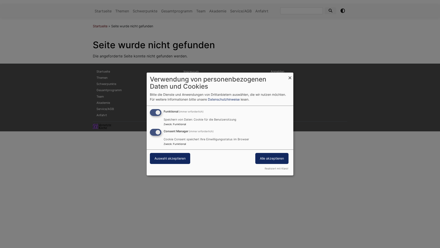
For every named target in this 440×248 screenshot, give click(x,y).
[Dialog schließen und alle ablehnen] (289, 75)
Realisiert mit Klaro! (276, 168)
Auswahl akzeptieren (170, 158)
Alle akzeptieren (272, 158)
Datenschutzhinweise (224, 99)
